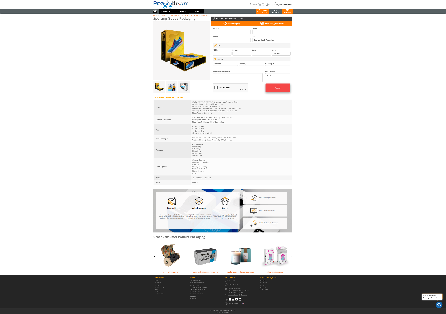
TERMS (157, 285)
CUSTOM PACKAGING (195, 280)
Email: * (255, 28)
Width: (215, 50)
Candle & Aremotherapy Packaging (240, 272)
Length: (255, 50)
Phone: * (216, 36)
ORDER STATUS (264, 289)
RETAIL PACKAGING (195, 285)
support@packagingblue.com (237, 295)
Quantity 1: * (217, 64)
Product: (256, 36)
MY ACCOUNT (263, 283)
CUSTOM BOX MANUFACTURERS (198, 287)
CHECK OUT (263, 287)
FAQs (156, 289)
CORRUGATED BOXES (195, 291)
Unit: (274, 50)
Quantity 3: (269, 64)
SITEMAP (157, 291)
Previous (154, 257)
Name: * (216, 28)
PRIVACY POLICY (159, 287)
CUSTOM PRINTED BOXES (197, 283)
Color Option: (270, 72)
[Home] (155, 13)
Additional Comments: (221, 72)
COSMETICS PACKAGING (196, 294)
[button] (287, 11)
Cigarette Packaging (275, 272)
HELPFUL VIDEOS (159, 294)
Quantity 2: (243, 64)
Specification (159, 98)
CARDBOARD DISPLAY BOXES (197, 289)
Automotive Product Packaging (205, 272)
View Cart (263, 4)
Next (291, 257)
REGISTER (262, 280)
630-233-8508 (285, 4)
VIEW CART (263, 285)
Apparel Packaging (170, 272)
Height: (235, 50)
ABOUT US (158, 283)
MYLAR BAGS (193, 298)
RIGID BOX (193, 296)
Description (169, 98)
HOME (157, 280)
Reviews (180, 98)
